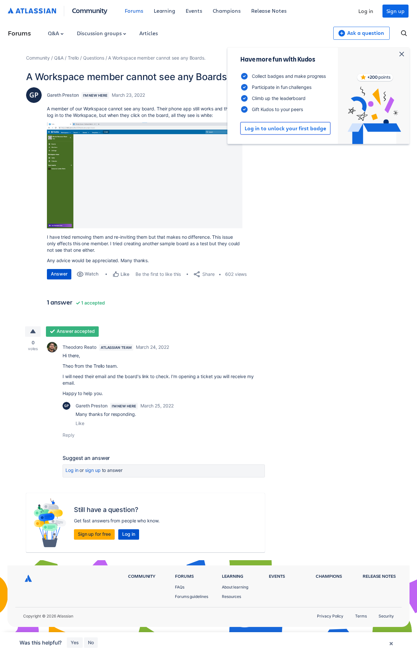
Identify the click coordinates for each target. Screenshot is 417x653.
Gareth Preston (63, 95)
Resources (231, 596)
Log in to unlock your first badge (285, 128)
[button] (144, 175)
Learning (164, 10)
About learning (235, 587)
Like (80, 423)
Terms (361, 616)
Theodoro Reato (79, 347)
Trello (73, 58)
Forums (134, 10)
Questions (93, 58)
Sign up (395, 10)
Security (386, 616)
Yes (75, 642)
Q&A (54, 33)
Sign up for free (94, 534)
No (91, 642)
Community (90, 10)
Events (194, 10)
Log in (365, 10)
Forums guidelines (191, 596)
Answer (59, 274)
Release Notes (269, 10)
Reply (69, 435)
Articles (148, 33)
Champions (227, 10)
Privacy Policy (330, 616)
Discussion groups (100, 33)
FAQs (179, 587)
